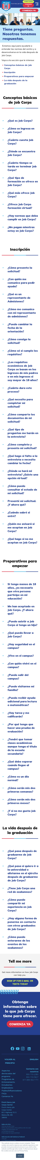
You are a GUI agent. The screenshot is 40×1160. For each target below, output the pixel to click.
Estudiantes (7, 1085)
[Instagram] (22, 1048)
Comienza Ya (28, 5)
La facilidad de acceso (8, 1131)
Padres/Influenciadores (10, 1090)
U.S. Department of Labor (9, 1140)
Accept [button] (20, 1156)
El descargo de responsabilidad (11, 1133)
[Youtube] (17, 1048)
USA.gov (4, 1138)
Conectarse (28, 1)
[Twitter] (26, 1048)
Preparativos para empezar (19, 76)
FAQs (4, 1093)
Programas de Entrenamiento (8, 1080)
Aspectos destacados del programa (8, 1073)
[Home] (6, 6)
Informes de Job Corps (8, 1126)
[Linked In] (29, 1048)
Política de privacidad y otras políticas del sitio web (16, 1128)
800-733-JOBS (32, 1074)
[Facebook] (12, 1048)
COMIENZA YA (29, 10)
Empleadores (7, 1088)
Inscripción (9, 72)
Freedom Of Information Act (10, 1129)
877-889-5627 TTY (30, 1080)
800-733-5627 (32, 1077)
